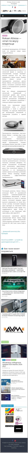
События (14, 360)
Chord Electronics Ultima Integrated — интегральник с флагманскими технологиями (13, 292)
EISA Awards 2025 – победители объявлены (17, 381)
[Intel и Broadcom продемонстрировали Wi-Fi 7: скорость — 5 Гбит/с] (6, 394)
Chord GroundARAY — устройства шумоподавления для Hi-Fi (11, 241)
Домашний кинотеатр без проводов (10, 232)
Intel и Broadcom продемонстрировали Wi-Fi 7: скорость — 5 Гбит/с (18, 397)
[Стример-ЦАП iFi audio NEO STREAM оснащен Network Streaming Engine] (14, 300)
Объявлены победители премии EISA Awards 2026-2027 (12, 364)
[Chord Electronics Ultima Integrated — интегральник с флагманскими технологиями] (14, 277)
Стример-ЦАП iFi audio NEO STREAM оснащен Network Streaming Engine (13, 314)
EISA (4, 360)
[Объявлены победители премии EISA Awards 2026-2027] (14, 345)
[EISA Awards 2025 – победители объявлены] (6, 379)
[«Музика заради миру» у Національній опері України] (6, 387)
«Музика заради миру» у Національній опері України (18, 388)
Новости (5, 35)
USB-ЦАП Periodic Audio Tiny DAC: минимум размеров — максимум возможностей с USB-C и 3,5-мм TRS (13, 270)
